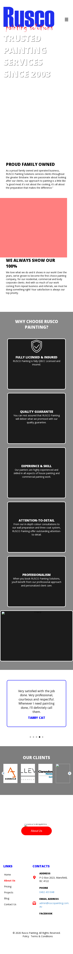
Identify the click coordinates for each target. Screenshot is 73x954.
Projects (8, 934)
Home (7, 916)
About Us (9, 922)
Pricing (7, 928)
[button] (3, 815)
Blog (6, 940)
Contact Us (10, 946)
